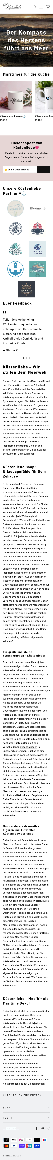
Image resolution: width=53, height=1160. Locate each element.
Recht (7, 1117)
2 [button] (26, 358)
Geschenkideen (28, 746)
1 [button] (23, 358)
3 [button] (29, 358)
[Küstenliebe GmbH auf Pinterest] (42, 1128)
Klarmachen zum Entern (22, 1095)
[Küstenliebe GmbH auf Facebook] (36, 1128)
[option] (26, 331)
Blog (43, 544)
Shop (7, 1107)
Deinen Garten (33, 588)
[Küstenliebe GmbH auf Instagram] (48, 1128)
